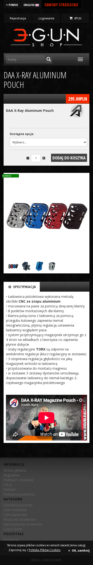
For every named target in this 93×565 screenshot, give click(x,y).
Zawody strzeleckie (61, 4)
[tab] (22, 287)
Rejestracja (18, 18)
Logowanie (46, 18)
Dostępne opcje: (22, 134)
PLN (77, 18)
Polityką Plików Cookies (44, 550)
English (29, 5)
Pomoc (13, 5)
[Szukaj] (48, 59)
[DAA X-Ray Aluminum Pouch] (46, 216)
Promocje (11, 539)
